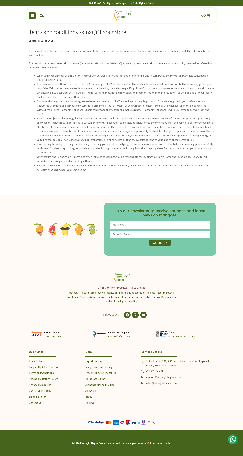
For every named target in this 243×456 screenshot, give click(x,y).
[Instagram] (135, 315)
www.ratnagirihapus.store (64, 63)
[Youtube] (143, 315)
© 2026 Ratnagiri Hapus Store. (89, 443)
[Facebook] (127, 315)
